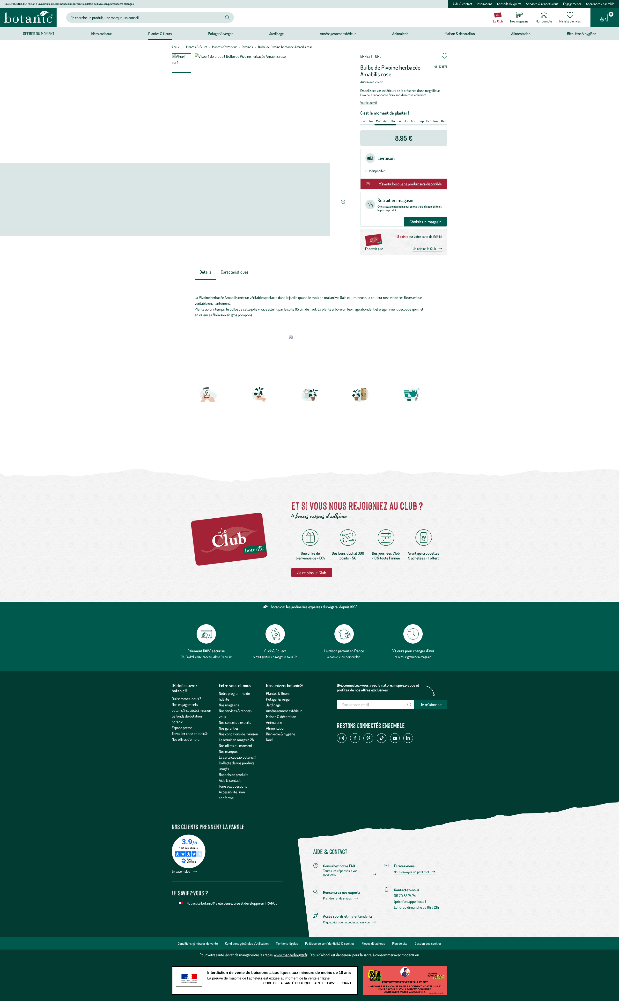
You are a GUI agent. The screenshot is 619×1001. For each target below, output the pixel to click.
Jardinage (273, 705)
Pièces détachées (373, 943)
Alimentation (275, 728)
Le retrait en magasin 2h (236, 739)
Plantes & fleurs (196, 47)
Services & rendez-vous (542, 4)
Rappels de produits (233, 774)
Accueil (176, 47)
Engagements (572, 4)
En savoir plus (374, 249)
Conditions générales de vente (198, 943)
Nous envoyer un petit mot (411, 872)
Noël (269, 739)
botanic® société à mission (191, 710)
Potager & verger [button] (220, 33)
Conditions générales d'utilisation (247, 943)
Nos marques (228, 751)
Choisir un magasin (425, 221)
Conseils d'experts (509, 4)
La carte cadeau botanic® (237, 757)
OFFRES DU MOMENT (38, 33)
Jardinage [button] (276, 33)
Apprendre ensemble (600, 4)
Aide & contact (462, 4)
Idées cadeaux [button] (101, 33)
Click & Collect (275, 650)
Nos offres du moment (235, 745)
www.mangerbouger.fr (290, 954)
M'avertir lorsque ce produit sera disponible (410, 183)
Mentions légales (287, 943)
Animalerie (274, 722)
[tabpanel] (309, 307)
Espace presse (182, 727)
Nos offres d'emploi (186, 739)
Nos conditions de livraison (238, 734)
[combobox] (146, 17)
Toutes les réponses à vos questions (340, 872)
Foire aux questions (233, 786)
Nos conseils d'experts (235, 722)
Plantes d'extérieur (224, 47)
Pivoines (247, 47)
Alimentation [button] (521, 33)
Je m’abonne (431, 704)
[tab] (205, 272)
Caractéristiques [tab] (234, 272)
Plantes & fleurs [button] (160, 33)
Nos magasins (229, 705)
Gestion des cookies (428, 943)
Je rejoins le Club (424, 249)
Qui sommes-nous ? (186, 698)
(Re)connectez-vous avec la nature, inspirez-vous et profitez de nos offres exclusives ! (378, 687)
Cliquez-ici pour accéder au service (346, 922)
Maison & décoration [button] (460, 33)
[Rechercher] (227, 17)
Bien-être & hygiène (280, 734)
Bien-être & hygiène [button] (581, 33)
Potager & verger (278, 699)
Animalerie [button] (400, 33)
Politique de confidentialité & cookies (329, 943)
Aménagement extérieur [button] (338, 33)
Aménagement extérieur (284, 710)
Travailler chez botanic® (189, 733)
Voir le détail (368, 102)
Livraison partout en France (344, 650)
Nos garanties (228, 728)
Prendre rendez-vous (337, 898)
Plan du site (399, 943)
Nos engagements (185, 704)
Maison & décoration (281, 716)
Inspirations (484, 4)
